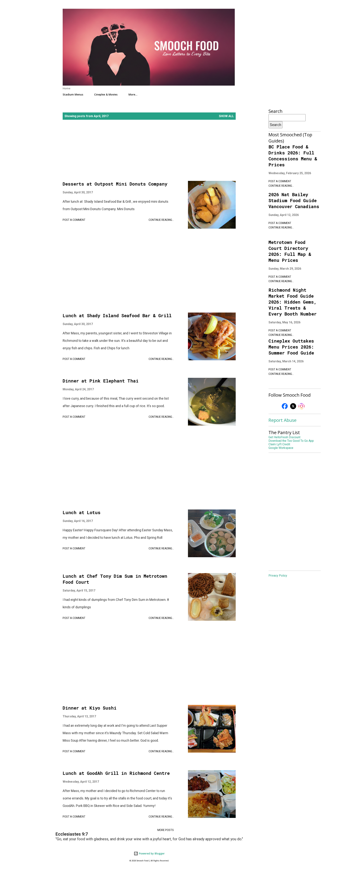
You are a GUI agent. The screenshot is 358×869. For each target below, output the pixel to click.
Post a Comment (74, 219)
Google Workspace (280, 448)
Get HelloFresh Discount (284, 437)
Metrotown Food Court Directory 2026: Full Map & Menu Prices (289, 251)
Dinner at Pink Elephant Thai (101, 381)
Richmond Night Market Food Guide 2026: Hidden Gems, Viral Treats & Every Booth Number (292, 302)
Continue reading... (161, 219)
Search (275, 125)
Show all (226, 116)
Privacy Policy (277, 575)
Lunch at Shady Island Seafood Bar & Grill (117, 316)
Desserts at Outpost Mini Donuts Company (115, 184)
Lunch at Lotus (82, 512)
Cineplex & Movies (105, 94)
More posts (165, 830)
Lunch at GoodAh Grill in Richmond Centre (116, 773)
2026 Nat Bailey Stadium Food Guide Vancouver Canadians (293, 200)
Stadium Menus (73, 94)
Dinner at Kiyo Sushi (90, 708)
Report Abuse (282, 420)
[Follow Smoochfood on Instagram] (301, 408)
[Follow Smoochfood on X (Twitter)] (293, 408)
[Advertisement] (149, 155)
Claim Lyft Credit (279, 444)
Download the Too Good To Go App (291, 441)
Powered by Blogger (151, 853)
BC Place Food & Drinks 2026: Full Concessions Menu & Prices (292, 156)
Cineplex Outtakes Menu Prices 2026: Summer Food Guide (291, 347)
